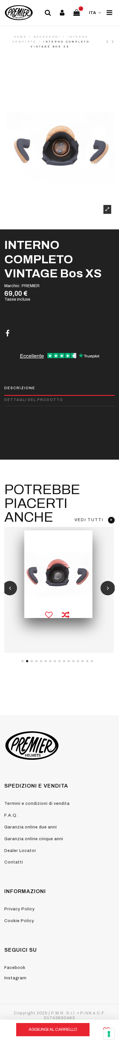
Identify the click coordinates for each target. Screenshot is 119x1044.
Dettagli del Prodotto (33, 400)
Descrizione (19, 388)
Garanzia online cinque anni (33, 838)
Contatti (13, 862)
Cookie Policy (19, 920)
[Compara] (65, 615)
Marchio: (12, 285)
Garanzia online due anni (30, 827)
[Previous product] (109, 42)
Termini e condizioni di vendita (37, 803)
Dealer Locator (20, 850)
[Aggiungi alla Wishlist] (49, 615)
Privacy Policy (19, 909)
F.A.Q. (11, 815)
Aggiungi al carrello (53, 1029)
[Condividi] (7, 333)
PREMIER (31, 285)
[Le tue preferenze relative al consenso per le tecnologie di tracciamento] (108, 1033)
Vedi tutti (91, 520)
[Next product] (113, 42)
